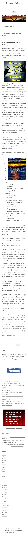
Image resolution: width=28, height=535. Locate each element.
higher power (5, 323)
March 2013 (4, 516)
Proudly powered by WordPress (8, 532)
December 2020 (5, 505)
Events (3, 467)
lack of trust (12, 324)
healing (23, 321)
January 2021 (4, 503)
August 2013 (4, 512)
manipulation (21, 324)
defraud (7, 317)
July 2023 (4, 494)
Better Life (4, 455)
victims (5, 335)
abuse (13, 315)
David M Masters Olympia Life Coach (16, 440)
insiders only (20, 323)
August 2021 (4, 500)
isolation (7, 324)
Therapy (3, 476)
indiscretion (14, 323)
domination (12, 317)
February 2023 (5, 498)
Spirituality (22, 314)
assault (17, 315)
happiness (18, 321)
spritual (15, 333)
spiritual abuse (5, 333)
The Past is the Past (13, 442)
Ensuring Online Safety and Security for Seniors (12, 396)
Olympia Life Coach (14, 3)
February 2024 (5, 489)
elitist (22, 317)
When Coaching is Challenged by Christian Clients (13, 403)
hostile (9, 323)
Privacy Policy (19, 527)
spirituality (11, 333)
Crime (3, 462)
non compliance (15, 326)
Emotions (15, 314)
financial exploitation (11, 321)
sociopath (23, 332)
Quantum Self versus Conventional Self (10, 401)
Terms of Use (13, 527)
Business (4, 456)
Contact (7, 527)
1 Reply (3, 38)
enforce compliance (9, 319)
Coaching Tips (5, 460)
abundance (9, 315)
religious (22, 330)
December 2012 (5, 518)
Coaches (4, 458)
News (18, 314)
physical (11, 328)
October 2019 (5, 507)
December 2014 (5, 509)
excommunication (18, 319)
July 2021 (4, 501)
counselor (21, 315)
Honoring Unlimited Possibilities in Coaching (11, 383)
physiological (16, 328)
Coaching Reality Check (7, 405)
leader (16, 324)
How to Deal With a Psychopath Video (14, 428)
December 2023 (5, 491)
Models (3, 471)
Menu (14, 11)
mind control (8, 326)
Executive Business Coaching (17, 446)
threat (19, 333)
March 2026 (4, 485)
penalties (7, 328)
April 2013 (4, 514)
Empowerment (5, 465)
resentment (10, 332)
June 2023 (4, 496)
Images (3, 469)
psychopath (4, 330)
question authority (12, 330)
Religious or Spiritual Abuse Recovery (11, 34)
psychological (23, 328)
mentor (3, 326)
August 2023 (4, 492)
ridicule (15, 332)
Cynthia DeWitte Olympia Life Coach (10, 381)
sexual (18, 332)
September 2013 (5, 510)
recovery (18, 330)
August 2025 (4, 487)
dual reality (17, 317)
